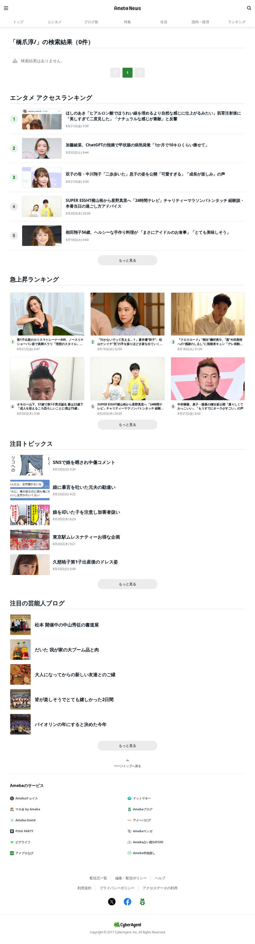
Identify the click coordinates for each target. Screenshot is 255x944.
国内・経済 (200, 21)
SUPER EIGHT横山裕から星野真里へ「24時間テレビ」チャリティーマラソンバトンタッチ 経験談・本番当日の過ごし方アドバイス (129, 408)
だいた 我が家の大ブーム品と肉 (67, 650)
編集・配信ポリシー (131, 878)
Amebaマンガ (142, 831)
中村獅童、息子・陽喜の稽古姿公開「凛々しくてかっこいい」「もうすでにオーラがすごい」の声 (210, 406)
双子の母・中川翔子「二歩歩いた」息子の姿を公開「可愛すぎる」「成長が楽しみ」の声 (145, 174)
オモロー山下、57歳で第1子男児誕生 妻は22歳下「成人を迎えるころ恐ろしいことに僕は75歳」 (50, 406)
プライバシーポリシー (117, 888)
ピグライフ (22, 842)
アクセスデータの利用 (160, 888)
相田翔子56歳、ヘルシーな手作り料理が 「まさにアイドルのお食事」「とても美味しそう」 (148, 232)
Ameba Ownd (25, 820)
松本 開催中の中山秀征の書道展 (67, 625)
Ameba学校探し (144, 853)
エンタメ (55, 21)
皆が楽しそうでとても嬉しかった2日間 (74, 699)
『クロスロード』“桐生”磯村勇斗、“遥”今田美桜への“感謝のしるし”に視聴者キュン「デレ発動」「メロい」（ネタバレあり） (210, 343)
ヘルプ (160, 878)
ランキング (237, 21)
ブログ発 (91, 21)
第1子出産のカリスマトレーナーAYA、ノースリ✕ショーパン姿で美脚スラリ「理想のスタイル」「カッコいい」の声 (50, 343)
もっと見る (127, 260)
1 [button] (127, 72)
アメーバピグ (142, 820)
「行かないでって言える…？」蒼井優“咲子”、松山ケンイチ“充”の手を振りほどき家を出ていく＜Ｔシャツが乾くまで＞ (130, 343)
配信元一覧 (98, 878)
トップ (18, 21)
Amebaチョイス (26, 798)
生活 (163, 21)
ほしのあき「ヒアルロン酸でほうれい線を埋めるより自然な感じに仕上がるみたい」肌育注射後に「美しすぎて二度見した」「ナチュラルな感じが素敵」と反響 (153, 115)
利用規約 (84, 888)
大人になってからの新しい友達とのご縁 (75, 674)
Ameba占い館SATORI (148, 842)
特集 (127, 21)
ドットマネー (142, 798)
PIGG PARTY (24, 831)
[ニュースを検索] (249, 8)
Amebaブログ (142, 809)
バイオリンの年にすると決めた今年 (71, 724)
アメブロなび (24, 853)
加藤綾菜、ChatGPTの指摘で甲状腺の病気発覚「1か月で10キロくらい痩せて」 (137, 145)
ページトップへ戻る (127, 766)
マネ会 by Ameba (27, 809)
